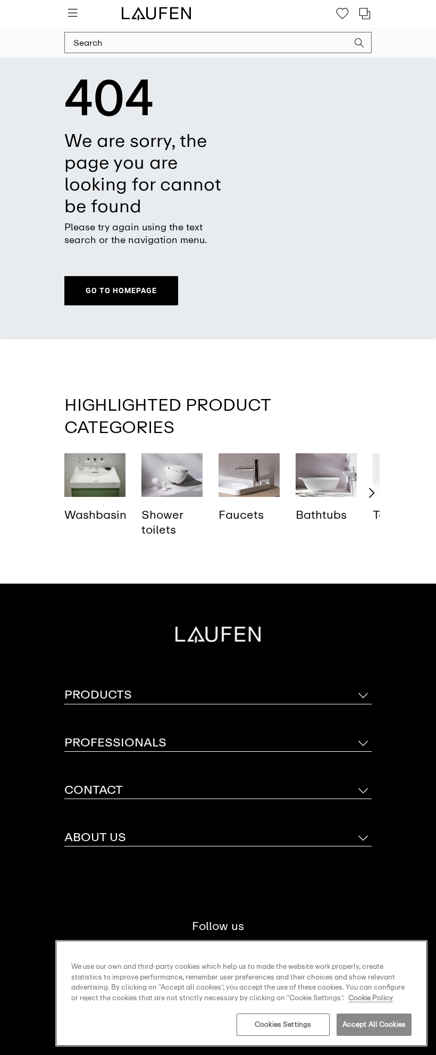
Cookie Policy (370, 998)
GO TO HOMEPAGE (121, 290)
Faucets (241, 515)
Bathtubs (321, 515)
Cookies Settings (283, 1024)
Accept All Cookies (374, 1024)
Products (98, 694)
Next (371, 493)
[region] (241, 993)
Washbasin (95, 515)
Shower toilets (162, 522)
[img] (94, 474)
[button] (359, 44)
